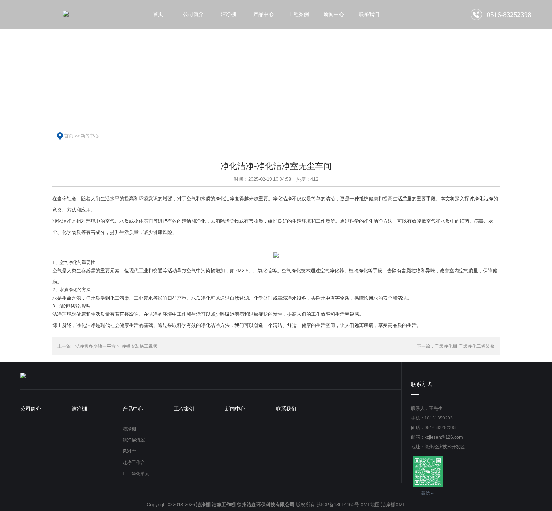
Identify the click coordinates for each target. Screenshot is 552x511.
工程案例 (184, 408)
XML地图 (370, 504)
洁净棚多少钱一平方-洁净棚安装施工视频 (116, 346)
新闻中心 (90, 135)
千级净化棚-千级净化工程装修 (464, 346)
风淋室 (129, 451)
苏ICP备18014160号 (337, 504)
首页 (68, 135)
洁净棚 (79, 408)
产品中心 (133, 408)
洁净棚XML (393, 504)
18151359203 (439, 417)
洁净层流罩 (134, 440)
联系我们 (286, 408)
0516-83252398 (441, 427)
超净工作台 (134, 462)
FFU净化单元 (136, 473)
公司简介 (30, 408)
